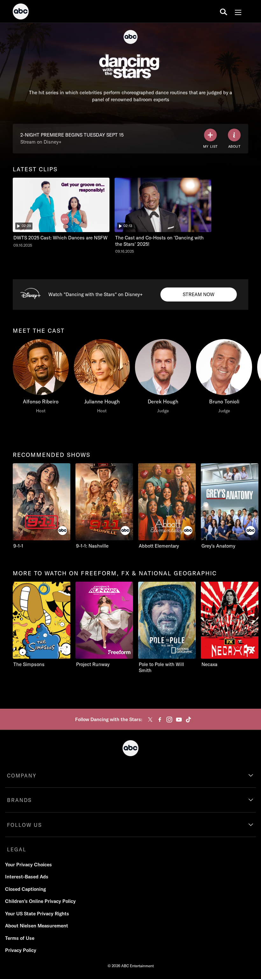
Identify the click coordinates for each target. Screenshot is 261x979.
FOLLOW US (24, 825)
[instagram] (169, 719)
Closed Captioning (25, 889)
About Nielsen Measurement (36, 926)
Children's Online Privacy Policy (40, 901)
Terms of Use (19, 938)
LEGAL (16, 849)
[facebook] (160, 719)
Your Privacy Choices (28, 865)
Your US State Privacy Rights (37, 914)
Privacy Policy (20, 950)
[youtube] (179, 719)
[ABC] (21, 12)
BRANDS (19, 800)
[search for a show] (223, 11)
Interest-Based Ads (26, 877)
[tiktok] (188, 719)
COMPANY (22, 775)
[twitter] (150, 719)
